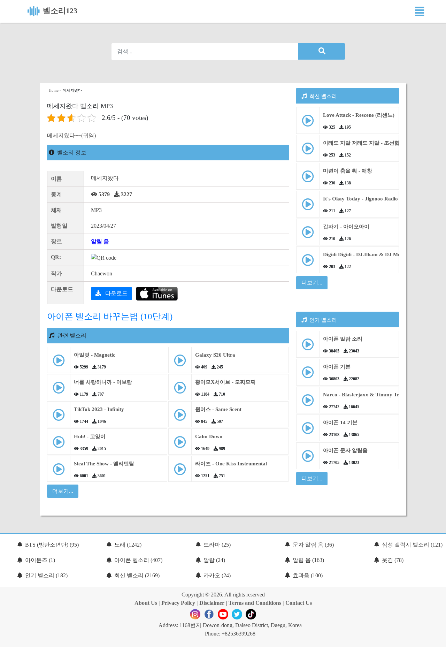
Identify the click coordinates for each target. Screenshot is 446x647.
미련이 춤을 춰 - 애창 (347, 171)
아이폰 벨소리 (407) (138, 560)
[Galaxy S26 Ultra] (180, 363)
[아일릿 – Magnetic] (59, 363)
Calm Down (208, 436)
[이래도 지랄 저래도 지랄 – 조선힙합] (308, 151)
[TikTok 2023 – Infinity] (59, 417)
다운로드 (116, 293)
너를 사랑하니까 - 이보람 (103, 382)
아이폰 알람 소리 (342, 339)
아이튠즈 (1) (40, 560)
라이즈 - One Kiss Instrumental (231, 463)
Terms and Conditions (255, 603)
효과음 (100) (308, 575)
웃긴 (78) (392, 560)
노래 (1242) (127, 545)
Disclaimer (211, 603)
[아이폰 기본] (308, 375)
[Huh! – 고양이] (59, 445)
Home (54, 90)
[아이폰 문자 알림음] (308, 459)
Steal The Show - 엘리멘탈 (104, 463)
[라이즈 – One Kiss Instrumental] (180, 472)
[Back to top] (437, 638)
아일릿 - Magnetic (94, 355)
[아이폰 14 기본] (308, 431)
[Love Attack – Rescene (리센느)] (308, 123)
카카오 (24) (217, 575)
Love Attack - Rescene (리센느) (358, 115)
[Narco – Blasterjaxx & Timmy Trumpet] (308, 403)
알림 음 (100, 241)
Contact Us (298, 603)
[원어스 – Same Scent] (180, 417)
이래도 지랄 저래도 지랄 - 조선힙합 (364, 143)
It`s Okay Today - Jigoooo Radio (360, 198)
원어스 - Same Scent (218, 409)
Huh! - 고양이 (90, 436)
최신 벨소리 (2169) (137, 575)
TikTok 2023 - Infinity (99, 409)
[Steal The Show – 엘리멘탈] (59, 472)
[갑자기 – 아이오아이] (308, 235)
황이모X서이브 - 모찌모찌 (225, 382)
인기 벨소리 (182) (46, 575)
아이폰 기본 (337, 367)
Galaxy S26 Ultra (215, 355)
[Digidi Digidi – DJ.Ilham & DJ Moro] (308, 263)
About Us (145, 603)
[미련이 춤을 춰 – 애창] (308, 179)
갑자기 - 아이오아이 (346, 226)
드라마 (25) (217, 545)
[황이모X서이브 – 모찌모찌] (180, 390)
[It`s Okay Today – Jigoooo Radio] (308, 207)
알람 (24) (214, 560)
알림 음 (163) (308, 560)
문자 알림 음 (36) (313, 545)
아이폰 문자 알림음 (345, 450)
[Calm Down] (180, 445)
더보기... (311, 283)
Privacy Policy (178, 603)
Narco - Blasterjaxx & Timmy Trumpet (368, 394)
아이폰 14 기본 (340, 422)
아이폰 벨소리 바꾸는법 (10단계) (109, 316)
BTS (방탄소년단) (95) (52, 545)
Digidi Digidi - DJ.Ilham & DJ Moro (364, 254)
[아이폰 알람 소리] (308, 347)
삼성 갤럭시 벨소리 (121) (412, 545)
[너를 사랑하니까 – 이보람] (59, 390)
